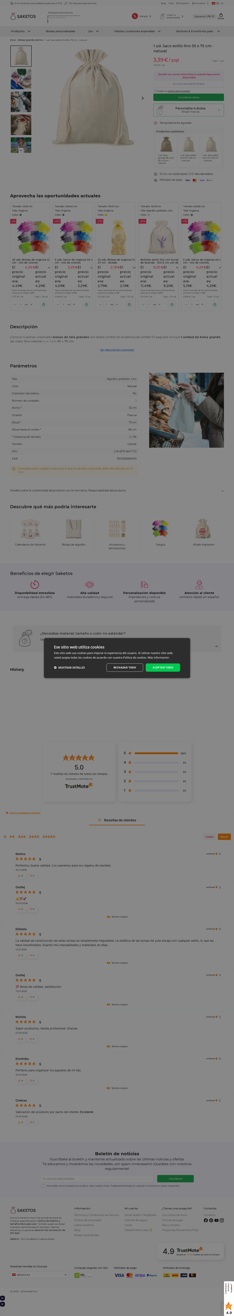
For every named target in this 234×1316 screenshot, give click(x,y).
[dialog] (117, 658)
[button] (69, 667)
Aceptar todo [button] (163, 667)
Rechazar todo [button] (125, 667)
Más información (158, 657)
